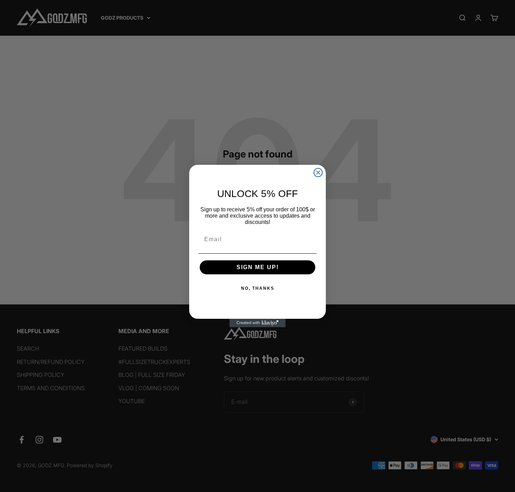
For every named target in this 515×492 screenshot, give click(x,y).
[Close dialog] (318, 172)
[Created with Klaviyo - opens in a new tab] (257, 323)
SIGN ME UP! (257, 267)
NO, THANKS (257, 288)
